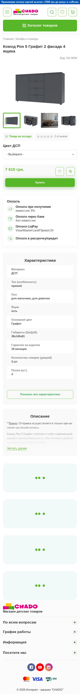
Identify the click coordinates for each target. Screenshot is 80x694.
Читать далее (17, 448)
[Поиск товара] (52, 12)
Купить (40, 182)
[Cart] (72, 12)
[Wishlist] (62, 12)
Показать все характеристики (40, 394)
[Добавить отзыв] (70, 171)
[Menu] (7, 12)
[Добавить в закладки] (59, 171)
